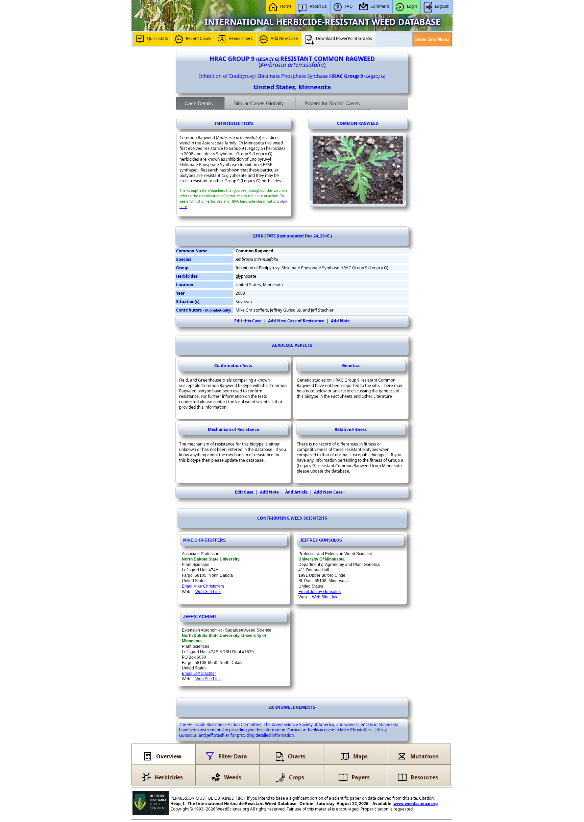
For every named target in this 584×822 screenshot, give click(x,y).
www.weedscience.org (415, 803)
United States (274, 87)
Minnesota (314, 87)
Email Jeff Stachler (199, 673)
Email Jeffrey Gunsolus (319, 591)
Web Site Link (208, 591)
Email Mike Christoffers (203, 586)
